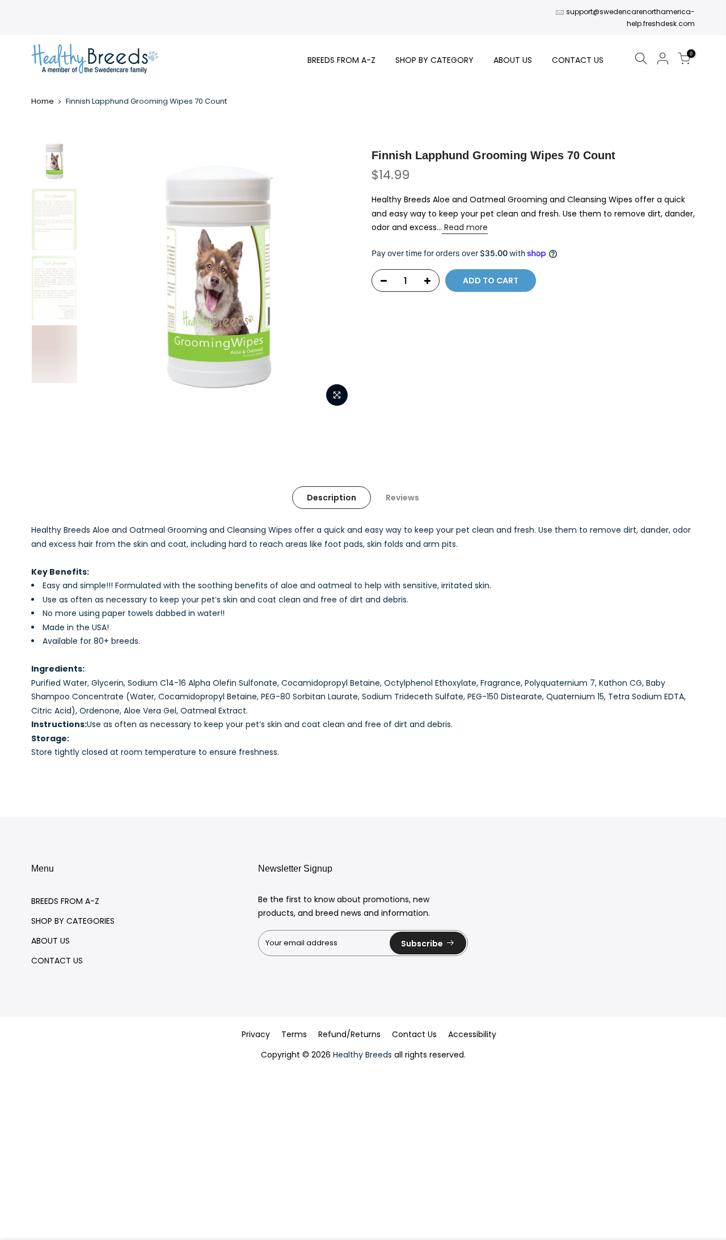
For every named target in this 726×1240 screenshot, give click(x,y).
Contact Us (414, 1034)
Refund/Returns (349, 1034)
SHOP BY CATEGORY (434, 60)
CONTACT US (577, 60)
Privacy (256, 1034)
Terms (294, 1034)
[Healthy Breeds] (95, 60)
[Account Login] (662, 60)
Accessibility (472, 1034)
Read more (465, 227)
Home (42, 101)
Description (331, 497)
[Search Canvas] (641, 60)
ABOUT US (512, 60)
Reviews (402, 497)
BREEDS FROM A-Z (341, 60)
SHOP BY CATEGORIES (73, 921)
